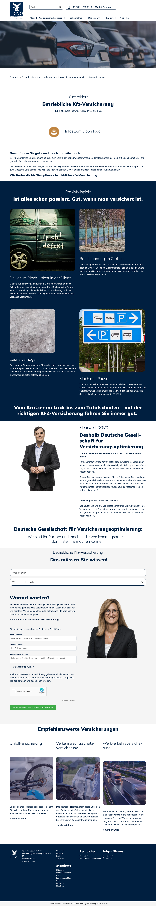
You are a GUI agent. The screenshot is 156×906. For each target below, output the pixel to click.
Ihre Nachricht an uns (19, 654)
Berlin (58, 880)
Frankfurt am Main (63, 878)
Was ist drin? (19, 572)
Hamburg (60, 886)
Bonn (58, 875)
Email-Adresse (16, 635)
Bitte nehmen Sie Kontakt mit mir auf (33, 708)
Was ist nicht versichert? (24, 582)
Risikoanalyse (75, 18)
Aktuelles (124, 18)
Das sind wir (94, 18)
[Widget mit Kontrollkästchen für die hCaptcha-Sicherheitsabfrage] (43, 694)
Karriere (110, 18)
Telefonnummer (16, 644)
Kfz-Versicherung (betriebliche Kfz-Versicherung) (81, 77)
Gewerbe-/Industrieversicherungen (46, 18)
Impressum (83, 856)
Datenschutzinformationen (90, 858)
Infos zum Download (83, 131)
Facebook (108, 856)
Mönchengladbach (63, 873)
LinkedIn (108, 858)
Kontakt (59, 856)
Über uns (60, 851)
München (59, 870)
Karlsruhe (60, 883)
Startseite (14, 77)
